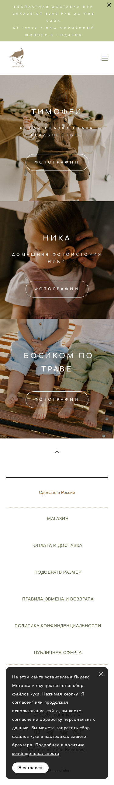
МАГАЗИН (57, 518)
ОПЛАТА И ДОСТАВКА (57, 545)
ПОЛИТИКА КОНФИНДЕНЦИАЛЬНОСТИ (58, 625)
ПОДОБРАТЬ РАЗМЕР (57, 572)
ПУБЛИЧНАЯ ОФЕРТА (58, 652)
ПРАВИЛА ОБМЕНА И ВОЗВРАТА (57, 599)
